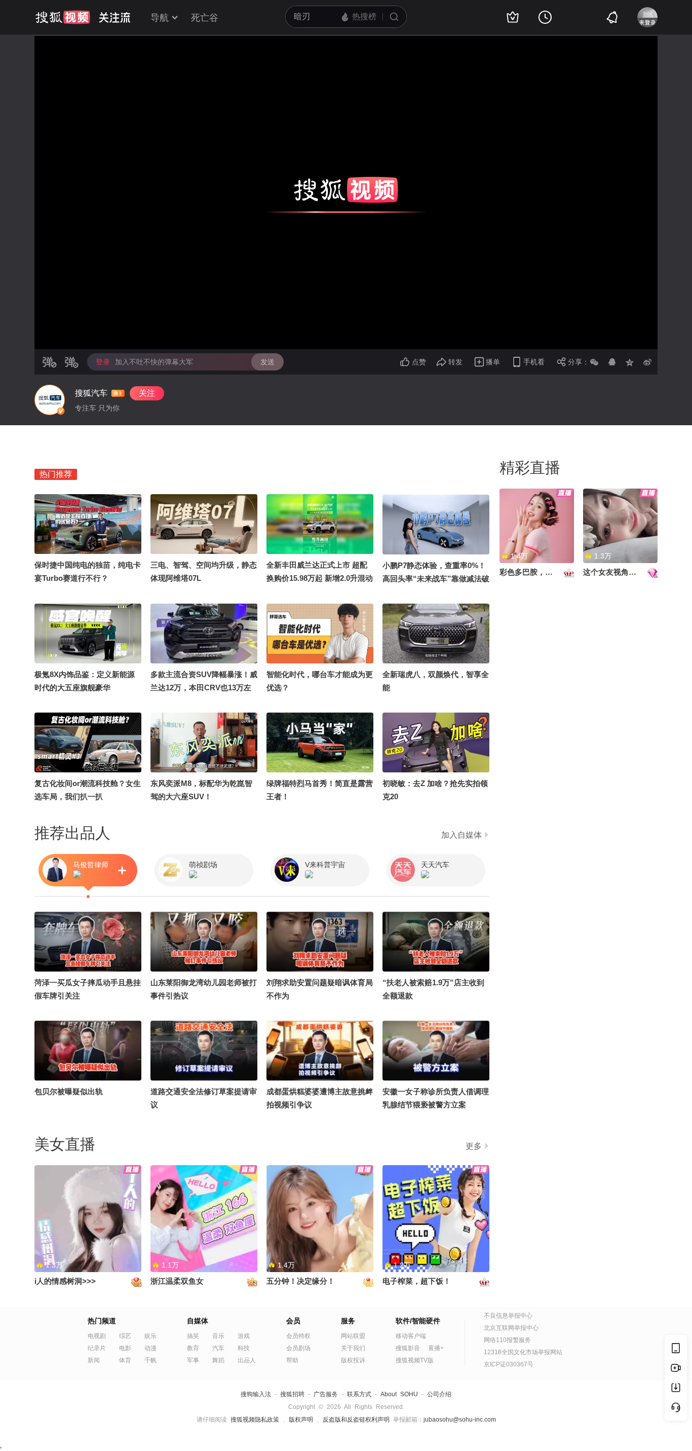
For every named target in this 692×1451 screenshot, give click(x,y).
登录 (103, 362)
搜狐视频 (62, 17)
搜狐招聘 (292, 1394)
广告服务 (326, 1394)
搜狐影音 (408, 1348)
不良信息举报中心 (508, 1315)
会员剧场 (298, 1348)
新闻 (94, 1360)
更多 (474, 1146)
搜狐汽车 (91, 393)
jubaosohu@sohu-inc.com (460, 1419)
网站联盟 (353, 1336)
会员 (293, 1321)
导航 (159, 17)
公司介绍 (439, 1394)
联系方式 (359, 1394)
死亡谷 (204, 17)
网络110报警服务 (507, 1340)
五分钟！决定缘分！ (300, 1281)
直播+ (436, 1348)
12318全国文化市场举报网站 (523, 1352)
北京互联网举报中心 (511, 1327)
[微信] (594, 361)
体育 (125, 1360)
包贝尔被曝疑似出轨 (68, 1091)
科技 (244, 1348)
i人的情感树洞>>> (65, 1281)
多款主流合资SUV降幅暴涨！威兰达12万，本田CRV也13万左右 (203, 687)
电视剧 (97, 1336)
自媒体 (197, 1321)
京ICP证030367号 (508, 1364)
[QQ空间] (630, 361)
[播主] (49, 400)
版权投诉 (353, 1360)
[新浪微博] (647, 361)
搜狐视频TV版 (415, 1360)
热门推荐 (56, 474)
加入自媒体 (461, 835)
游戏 (244, 1336)
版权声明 (301, 1419)
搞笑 (193, 1336)
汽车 (218, 1348)
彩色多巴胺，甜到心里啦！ (545, 572)
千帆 (150, 1360)
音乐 (218, 1336)
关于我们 (353, 1348)
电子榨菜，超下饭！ (416, 1281)
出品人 (247, 1360)
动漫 (150, 1348)
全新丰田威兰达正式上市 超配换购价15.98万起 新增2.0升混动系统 (319, 578)
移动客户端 (411, 1336)
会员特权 (298, 1336)
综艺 (125, 1336)
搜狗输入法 (256, 1394)
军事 (193, 1360)
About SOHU (399, 1394)
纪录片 (97, 1348)
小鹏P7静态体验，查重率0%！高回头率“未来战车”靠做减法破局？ (435, 578)
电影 (125, 1348)
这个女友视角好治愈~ (619, 572)
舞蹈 (218, 1360)
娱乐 (150, 1336)
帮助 (292, 1360)
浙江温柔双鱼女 (177, 1281)
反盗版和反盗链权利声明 (356, 1419)
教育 (193, 1348)
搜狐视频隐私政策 (254, 1419)
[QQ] (612, 361)
